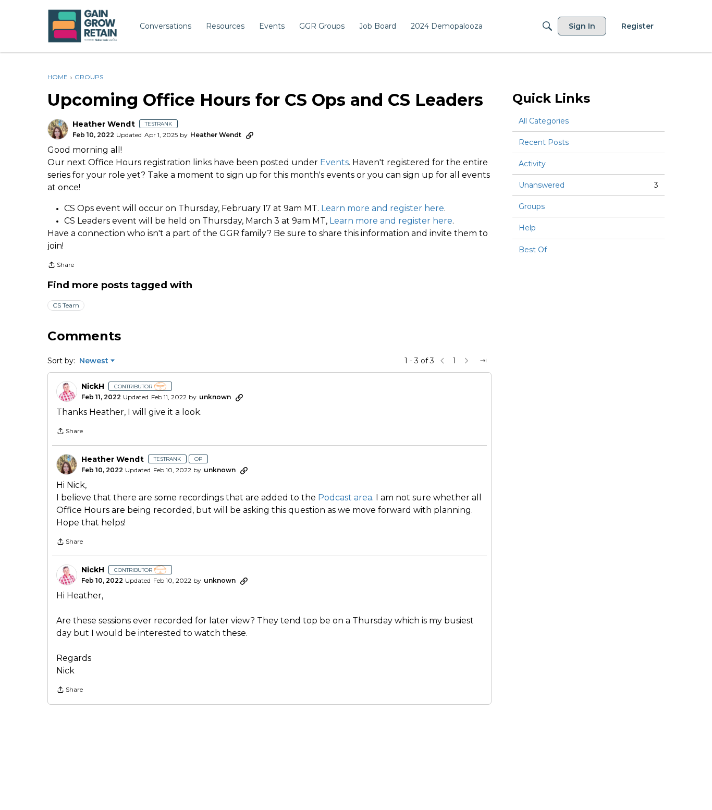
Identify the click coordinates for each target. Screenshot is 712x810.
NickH (92, 386)
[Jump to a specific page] (483, 360)
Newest (93, 361)
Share (60, 266)
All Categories (544, 121)
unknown (215, 397)
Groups (532, 206)
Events (334, 162)
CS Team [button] (66, 305)
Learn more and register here (382, 208)
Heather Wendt (103, 124)
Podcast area (345, 497)
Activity (532, 163)
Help (527, 228)
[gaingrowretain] (83, 26)
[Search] (547, 26)
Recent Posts (544, 142)
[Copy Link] (249, 135)
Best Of (533, 249)
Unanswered (588, 185)
